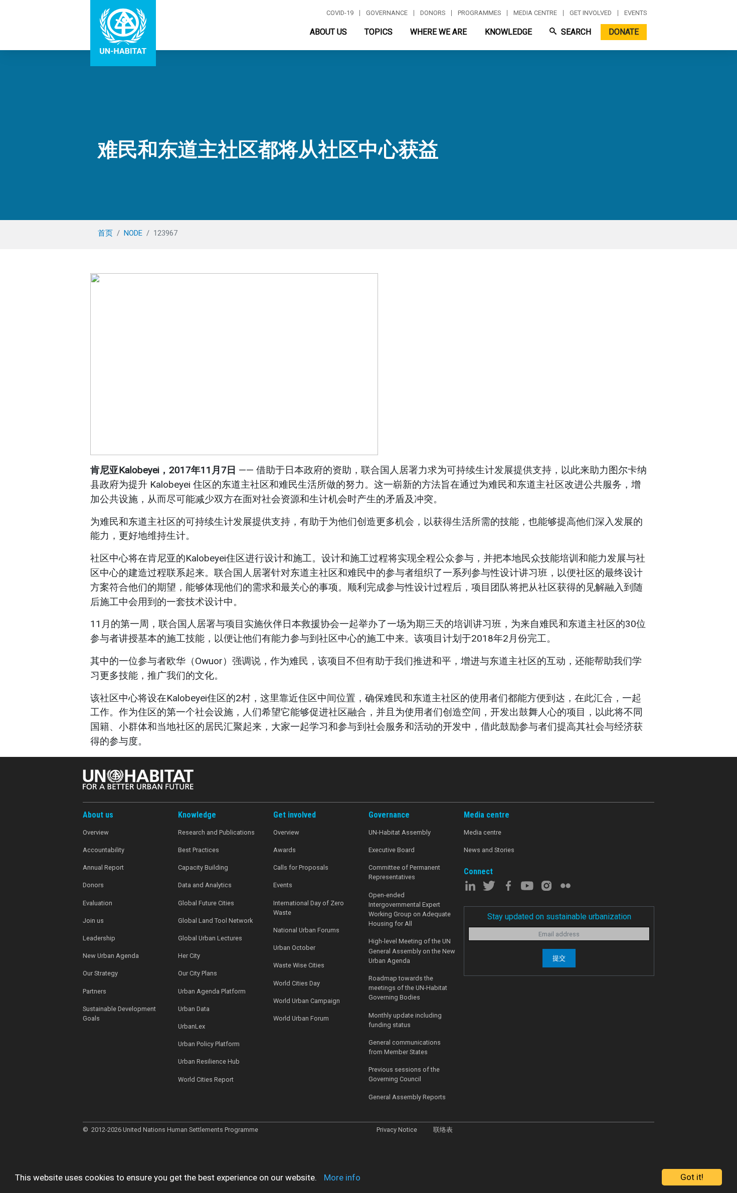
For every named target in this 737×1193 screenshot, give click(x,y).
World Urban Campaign (306, 1001)
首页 (105, 233)
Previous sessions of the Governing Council (404, 1074)
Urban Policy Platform (209, 1044)
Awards (284, 850)
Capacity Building (203, 867)
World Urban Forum (301, 1018)
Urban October (294, 947)
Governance (387, 13)
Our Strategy (100, 973)
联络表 (443, 1129)
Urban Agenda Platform (212, 991)
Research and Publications (216, 832)
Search (575, 32)
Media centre (535, 13)
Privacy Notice (397, 1129)
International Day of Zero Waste (308, 907)
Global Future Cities (206, 903)
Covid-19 (339, 13)
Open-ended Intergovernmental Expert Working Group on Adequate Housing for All (409, 909)
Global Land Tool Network (215, 920)
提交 (559, 958)
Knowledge (508, 32)
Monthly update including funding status (405, 1020)
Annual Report (103, 867)
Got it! (691, 1177)
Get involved (591, 13)
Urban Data (194, 1009)
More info (342, 1177)
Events (635, 13)
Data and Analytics (205, 885)
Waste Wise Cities (298, 965)
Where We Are (438, 32)
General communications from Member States (404, 1047)
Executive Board (391, 850)
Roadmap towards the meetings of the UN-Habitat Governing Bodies (407, 987)
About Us (328, 32)
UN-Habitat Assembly (399, 832)
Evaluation (97, 903)
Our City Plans (197, 973)
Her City (189, 955)
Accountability (103, 850)
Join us (93, 920)
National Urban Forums (306, 930)
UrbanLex (191, 1026)
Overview (96, 832)
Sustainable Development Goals (119, 1013)
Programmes (479, 13)
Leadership (99, 938)
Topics (378, 32)
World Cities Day (296, 983)
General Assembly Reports (407, 1097)
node (133, 233)
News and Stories (489, 850)
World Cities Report (206, 1079)
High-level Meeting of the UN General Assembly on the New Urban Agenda (411, 950)
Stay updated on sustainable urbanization (559, 916)
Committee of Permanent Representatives (404, 872)
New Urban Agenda (111, 955)
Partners (94, 991)
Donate (624, 32)
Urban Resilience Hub (209, 1061)
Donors (432, 13)
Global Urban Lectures (210, 938)
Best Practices (198, 850)
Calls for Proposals (300, 867)
